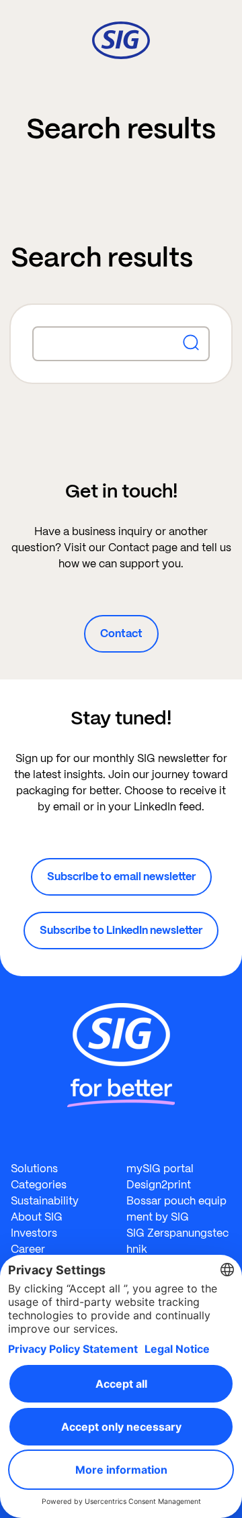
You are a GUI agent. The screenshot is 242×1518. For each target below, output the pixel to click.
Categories (39, 1185)
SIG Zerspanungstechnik (177, 1241)
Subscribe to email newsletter (121, 876)
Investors (34, 1233)
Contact (121, 633)
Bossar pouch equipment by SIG (176, 1209)
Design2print (158, 1185)
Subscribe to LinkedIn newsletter (121, 930)
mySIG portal (160, 1168)
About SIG (37, 1217)
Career (28, 1249)
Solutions (34, 1168)
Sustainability (45, 1201)
